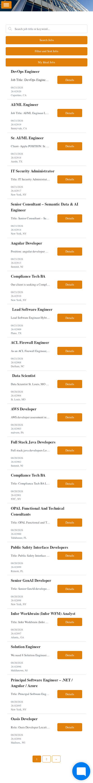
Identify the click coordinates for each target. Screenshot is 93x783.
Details (69, 80)
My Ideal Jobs (46, 62)
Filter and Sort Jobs (46, 51)
